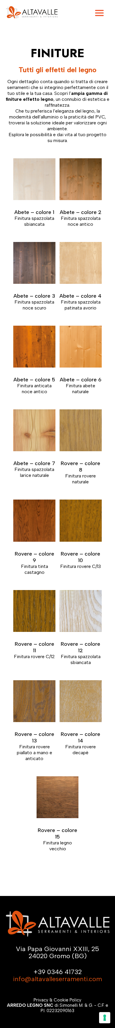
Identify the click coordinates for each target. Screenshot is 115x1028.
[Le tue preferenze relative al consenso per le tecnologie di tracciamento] (104, 1017)
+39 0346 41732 (58, 972)
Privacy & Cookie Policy (57, 1000)
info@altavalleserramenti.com (57, 979)
